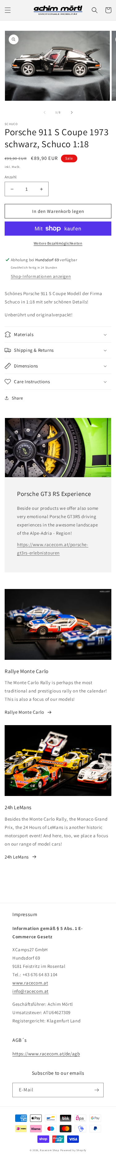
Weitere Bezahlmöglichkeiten (58, 243)
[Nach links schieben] (44, 112)
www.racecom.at (30, 983)
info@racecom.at (30, 991)
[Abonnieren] (96, 1090)
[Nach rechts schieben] (72, 112)
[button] (8, 10)
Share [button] (17, 398)
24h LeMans (17, 857)
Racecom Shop (49, 1150)
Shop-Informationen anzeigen (41, 276)
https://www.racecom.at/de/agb (46, 1054)
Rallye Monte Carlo (24, 712)
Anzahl (10, 177)
